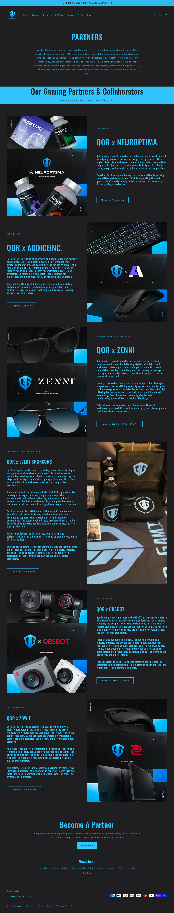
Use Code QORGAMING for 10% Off (120, 424)
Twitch (122, 868)
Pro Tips (87, 873)
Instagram (111, 868)
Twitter (91, 868)
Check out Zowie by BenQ (24, 789)
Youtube (132, 868)
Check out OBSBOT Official (115, 680)
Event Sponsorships (58, 868)
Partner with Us (78, 868)
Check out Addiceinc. (22, 306)
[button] (36, 15)
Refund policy (31, 906)
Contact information (47, 906)
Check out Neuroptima (113, 200)
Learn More (87, 845)
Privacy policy (62, 906)
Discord (100, 868)
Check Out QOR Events (23, 571)
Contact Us (41, 868)
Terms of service (77, 906)
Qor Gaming (18, 906)
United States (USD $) (19, 897)
